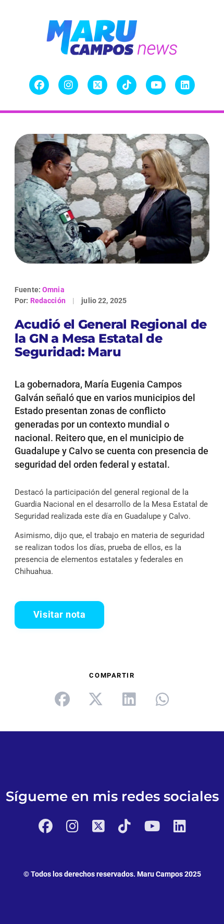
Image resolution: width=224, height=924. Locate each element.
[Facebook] (39, 85)
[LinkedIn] (185, 85)
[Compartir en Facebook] (62, 699)
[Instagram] (68, 85)
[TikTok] (126, 85)
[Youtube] (156, 85)
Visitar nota (59, 614)
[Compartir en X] (95, 699)
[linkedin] (128, 699)
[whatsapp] (162, 699)
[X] (97, 85)
